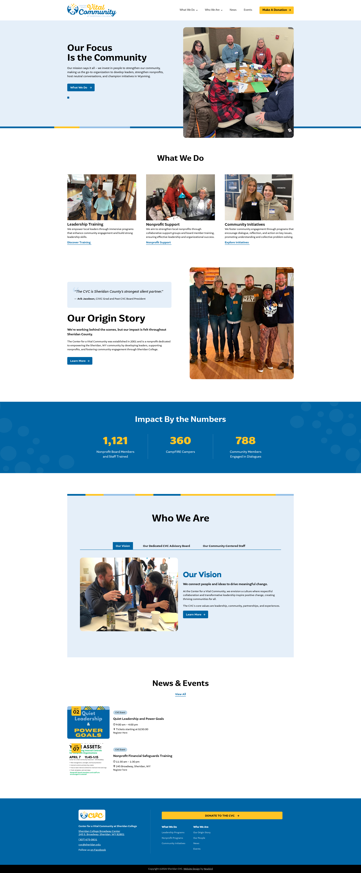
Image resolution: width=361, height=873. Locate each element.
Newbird (208, 868)
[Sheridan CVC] (91, 10)
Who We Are (212, 10)
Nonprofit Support (158, 242)
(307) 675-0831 (88, 839)
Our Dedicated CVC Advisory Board (166, 546)
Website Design (191, 868)
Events (248, 10)
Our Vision (123, 546)
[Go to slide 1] (68, 98)
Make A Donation (274, 10)
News (233, 10)
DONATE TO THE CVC (220, 816)
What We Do (187, 10)
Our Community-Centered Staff (224, 546)
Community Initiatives (173, 843)
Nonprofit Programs (172, 837)
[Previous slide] (3, 73)
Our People (199, 837)
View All (180, 694)
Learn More (78, 361)
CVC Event (120, 712)
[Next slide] (358, 73)
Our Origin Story (202, 832)
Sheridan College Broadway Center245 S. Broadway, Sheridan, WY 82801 (101, 833)
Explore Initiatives (237, 242)
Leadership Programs (173, 832)
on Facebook (98, 850)
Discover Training (79, 242)
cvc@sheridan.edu (90, 844)
